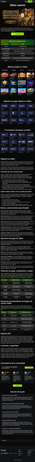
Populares (4, 70)
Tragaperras (30, 70)
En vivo (12, 70)
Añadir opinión (29, 367)
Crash (21, 70)
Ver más (17, 385)
